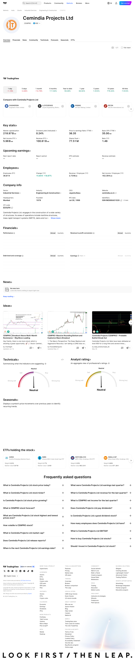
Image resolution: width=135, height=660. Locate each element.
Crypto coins (44, 581)
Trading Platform (121, 577)
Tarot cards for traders (72, 623)
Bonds (42, 579)
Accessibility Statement (72, 640)
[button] (53, 3)
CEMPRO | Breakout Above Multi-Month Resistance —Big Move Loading (20, 337)
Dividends (43, 609)
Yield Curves (44, 619)
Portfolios (43, 617)
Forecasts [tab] (54, 40)
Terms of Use (69, 632)
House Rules (95, 577)
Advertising (119, 583)
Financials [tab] (16, 40)
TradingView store (71, 621)
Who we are (69, 604)
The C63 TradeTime (71, 626)
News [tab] (25, 40)
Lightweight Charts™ (122, 573)
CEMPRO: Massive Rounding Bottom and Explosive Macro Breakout (65, 337)
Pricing (67, 571)
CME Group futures (71, 594)
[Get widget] (117, 47)
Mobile (42, 632)
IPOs (41, 611)
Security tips (69, 643)
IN (111, 3)
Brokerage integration (123, 585)
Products (47, 3)
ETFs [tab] (73, 40)
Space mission (69, 606)
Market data (69, 573)
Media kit (68, 615)
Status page (69, 647)
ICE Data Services (26, 580)
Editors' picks (95, 590)
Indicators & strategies (98, 596)
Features (68, 568)
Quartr (30, 593)
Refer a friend (95, 573)
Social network (96, 568)
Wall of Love (95, 571)
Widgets (118, 568)
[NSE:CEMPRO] (5, 331)
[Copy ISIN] (121, 200)
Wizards (93, 598)
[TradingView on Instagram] (16, 571)
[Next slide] (131, 322)
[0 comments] (78, 348)
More (87, 3)
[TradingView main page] (5, 3)
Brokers (79, 3)
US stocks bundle (70, 598)
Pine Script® (44, 626)
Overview (68, 581)
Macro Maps (44, 623)
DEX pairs (43, 585)
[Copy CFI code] (12, 208)
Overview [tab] (6, 40)
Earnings (42, 606)
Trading (93, 585)
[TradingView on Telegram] (24, 571)
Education (94, 588)
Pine (41, 588)
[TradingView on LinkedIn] (20, 571)
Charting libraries (121, 571)
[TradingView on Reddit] (32, 571)
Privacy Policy (69, 636)
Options (42, 621)
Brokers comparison (71, 585)
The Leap (68, 588)
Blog (66, 609)
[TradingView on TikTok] (28, 571)
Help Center (69, 611)
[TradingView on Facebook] (8, 571)
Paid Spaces (95, 602)
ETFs (41, 577)
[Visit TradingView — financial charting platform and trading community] (11, 78)
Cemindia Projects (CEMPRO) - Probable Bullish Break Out (109, 337)
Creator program (96, 575)
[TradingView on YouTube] (12, 571)
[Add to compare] (29, 106)
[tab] (53, 233)
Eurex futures (69, 596)
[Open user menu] (116, 3)
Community (58, 3)
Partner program (121, 588)
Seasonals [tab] (64, 40)
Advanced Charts (121, 575)
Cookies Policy (69, 638)
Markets (70, 3)
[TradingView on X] (4, 571)
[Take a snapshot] (112, 47)
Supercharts (44, 568)
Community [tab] (33, 40)
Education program (122, 590)
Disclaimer (68, 634)
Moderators (95, 579)
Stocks (42, 574)
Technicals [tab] (44, 40)
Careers (67, 613)
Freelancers (95, 600)
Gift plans (68, 575)
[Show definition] (20, 131)
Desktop (42, 634)
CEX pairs (43, 583)
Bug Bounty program (71, 645)
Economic (43, 604)
